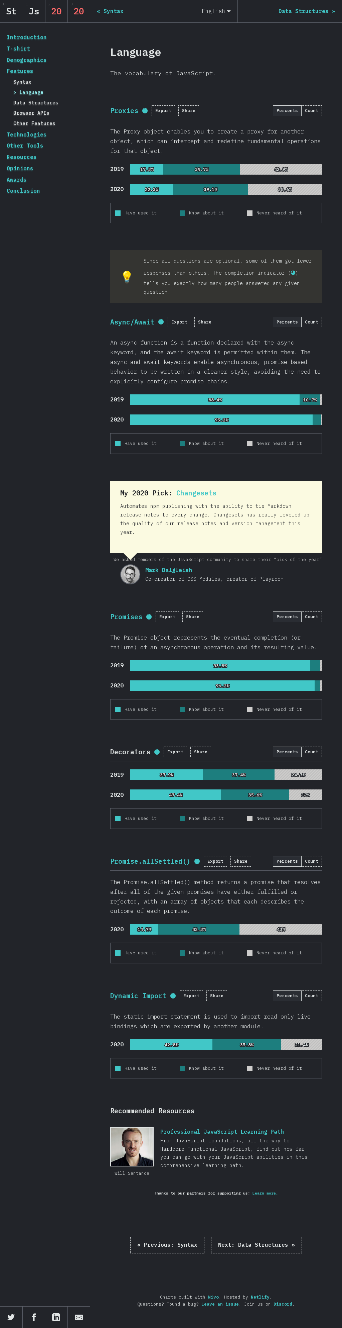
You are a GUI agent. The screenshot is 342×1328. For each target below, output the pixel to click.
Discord (283, 1304)
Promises (126, 616)
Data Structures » (256, 1244)
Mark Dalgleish (130, 574)
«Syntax (167, 1244)
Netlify (260, 1297)
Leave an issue (220, 1304)
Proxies (124, 110)
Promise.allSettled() (150, 861)
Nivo (213, 1297)
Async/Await (132, 322)
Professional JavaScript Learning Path (132, 1146)
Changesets (196, 493)
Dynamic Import (138, 995)
